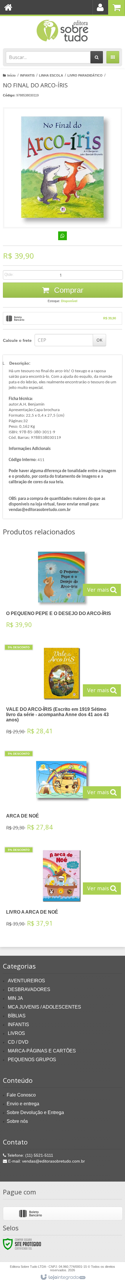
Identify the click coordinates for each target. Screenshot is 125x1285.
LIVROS (16, 1033)
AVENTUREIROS (26, 980)
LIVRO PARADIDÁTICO (85, 75)
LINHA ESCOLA (51, 75)
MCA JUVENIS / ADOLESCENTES (44, 1007)
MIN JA (15, 998)
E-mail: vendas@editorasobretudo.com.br (46, 1161)
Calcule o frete (17, 340)
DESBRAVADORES (29, 989)
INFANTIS (27, 75)
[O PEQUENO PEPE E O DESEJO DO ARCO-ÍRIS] (61, 590)
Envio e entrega (23, 1103)
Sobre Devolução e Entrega (35, 1112)
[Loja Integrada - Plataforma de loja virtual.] (63, 1277)
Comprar (67, 290)
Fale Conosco (21, 1094)
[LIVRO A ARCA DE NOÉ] (61, 889)
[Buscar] (96, 57)
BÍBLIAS (17, 1015)
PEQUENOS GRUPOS (32, 1059)
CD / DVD (18, 1042)
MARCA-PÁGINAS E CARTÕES (42, 1050)
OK (99, 340)
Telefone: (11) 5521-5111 (29, 1155)
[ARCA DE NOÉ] (61, 792)
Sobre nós (17, 1121)
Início (11, 75)
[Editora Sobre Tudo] (62, 30)
